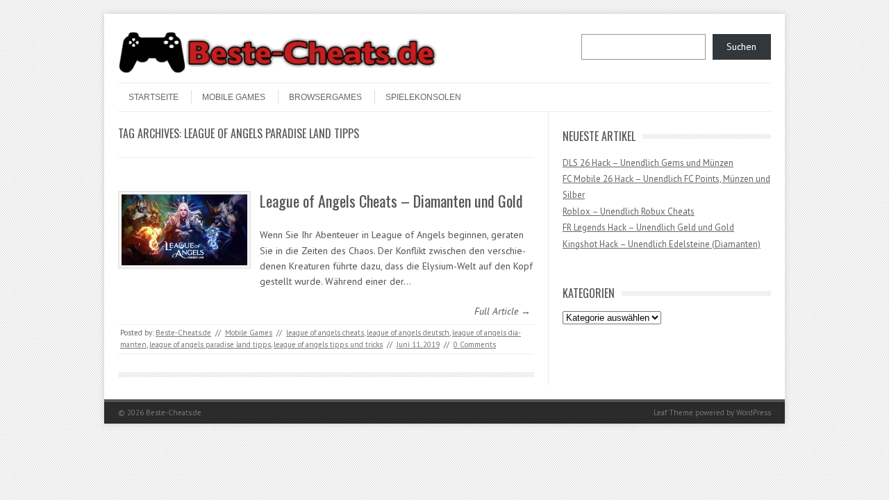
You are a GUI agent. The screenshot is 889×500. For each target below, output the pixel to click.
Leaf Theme (673, 412)
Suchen (741, 46)
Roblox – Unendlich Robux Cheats (629, 211)
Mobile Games (233, 97)
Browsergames (325, 97)
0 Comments (475, 344)
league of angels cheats (325, 333)
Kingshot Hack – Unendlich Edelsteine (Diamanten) (662, 244)
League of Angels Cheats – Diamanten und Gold (391, 201)
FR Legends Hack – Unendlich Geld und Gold (648, 227)
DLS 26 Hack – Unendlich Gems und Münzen (648, 163)
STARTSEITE (153, 97)
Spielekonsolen (423, 97)
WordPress (753, 412)
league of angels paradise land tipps (210, 344)
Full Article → (502, 311)
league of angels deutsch (408, 333)
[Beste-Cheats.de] (278, 71)
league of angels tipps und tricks (328, 344)
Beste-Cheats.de (183, 333)
